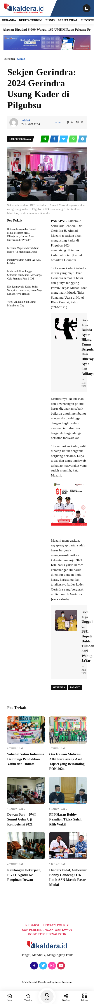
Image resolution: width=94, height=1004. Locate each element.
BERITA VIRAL (68, 20)
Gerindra (59, 687)
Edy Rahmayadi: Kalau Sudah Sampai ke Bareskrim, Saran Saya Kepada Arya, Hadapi (24, 290)
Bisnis (50, 20)
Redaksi (32, 925)
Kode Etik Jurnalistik (47, 934)
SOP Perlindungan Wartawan (47, 929)
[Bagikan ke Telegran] (82, 139)
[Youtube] (60, 966)
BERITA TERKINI (30, 20)
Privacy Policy (56, 925)
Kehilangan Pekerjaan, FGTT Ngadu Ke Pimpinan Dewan (24, 875)
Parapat (75, 687)
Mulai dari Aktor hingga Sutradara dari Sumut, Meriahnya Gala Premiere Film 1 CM (24, 275)
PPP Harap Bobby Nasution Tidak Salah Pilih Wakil (65, 819)
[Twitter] (42, 966)
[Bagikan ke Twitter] (64, 139)
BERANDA (9, 20)
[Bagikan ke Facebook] (54, 139)
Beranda (9, 58)
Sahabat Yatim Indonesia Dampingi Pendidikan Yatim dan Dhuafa (25, 759)
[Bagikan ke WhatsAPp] (73, 139)
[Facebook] (33, 966)
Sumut (21, 58)
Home (9, 1000)
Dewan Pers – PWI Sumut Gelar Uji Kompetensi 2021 (21, 819)
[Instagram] (51, 966)
